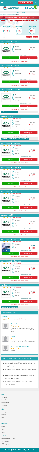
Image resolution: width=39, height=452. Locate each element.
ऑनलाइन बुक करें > (28, 58)
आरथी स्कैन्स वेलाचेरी (7, 215)
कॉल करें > (10, 58)
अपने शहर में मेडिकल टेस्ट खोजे (8, 438)
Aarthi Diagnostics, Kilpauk (10, 42)
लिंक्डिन (3, 432)
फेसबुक (3, 426)
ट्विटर (3, 429)
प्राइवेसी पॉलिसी (5, 403)
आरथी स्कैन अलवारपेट (7, 116)
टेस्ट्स (4, 14)
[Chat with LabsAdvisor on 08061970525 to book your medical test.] (36, 7)
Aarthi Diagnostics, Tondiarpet (11, 90)
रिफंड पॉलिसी (4, 400)
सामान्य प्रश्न (4, 412)
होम (1, 14)
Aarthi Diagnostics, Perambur (10, 66)
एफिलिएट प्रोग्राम (6, 444)
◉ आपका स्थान (29, 37)
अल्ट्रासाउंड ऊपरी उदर (11, 14)
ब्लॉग (3, 417)
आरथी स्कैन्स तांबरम (6, 285)
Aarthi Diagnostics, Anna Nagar (11, 167)
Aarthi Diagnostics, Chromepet (11, 261)
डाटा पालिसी (4, 397)
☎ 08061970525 (25, 2)
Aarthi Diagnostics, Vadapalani (11, 143)
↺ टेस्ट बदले (35, 37)
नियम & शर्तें (4, 405)
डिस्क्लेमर (4, 414)
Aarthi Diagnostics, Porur (9, 191)
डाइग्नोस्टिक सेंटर (5, 441)
